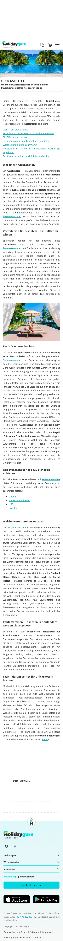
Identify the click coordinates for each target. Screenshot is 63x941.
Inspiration (9, 869)
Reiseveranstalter (12, 216)
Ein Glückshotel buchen (15, 137)
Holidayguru (10, 855)
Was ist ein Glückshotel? (15, 129)
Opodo (12, 496)
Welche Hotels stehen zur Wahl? (20, 144)
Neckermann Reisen (19, 500)
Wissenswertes (11, 862)
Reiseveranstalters (12, 360)
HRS (11, 504)
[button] (31, 885)
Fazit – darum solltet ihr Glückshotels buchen (26, 156)
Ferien (45, 739)
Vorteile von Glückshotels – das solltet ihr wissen (28, 133)
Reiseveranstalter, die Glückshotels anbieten (26, 141)
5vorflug (13, 508)
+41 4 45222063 (24, 916)
